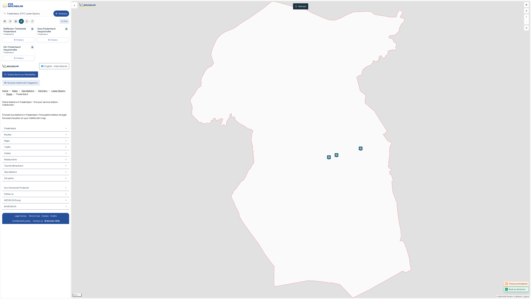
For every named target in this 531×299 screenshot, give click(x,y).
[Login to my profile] (526, 4)
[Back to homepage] (13, 5)
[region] (300, 149)
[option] (4, 21)
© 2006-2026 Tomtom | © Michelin (509, 296)
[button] (329, 157)
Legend (526, 296)
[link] (516, 283)
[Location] (526, 27)
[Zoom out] (526, 21)
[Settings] (526, 10)
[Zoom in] (526, 16)
